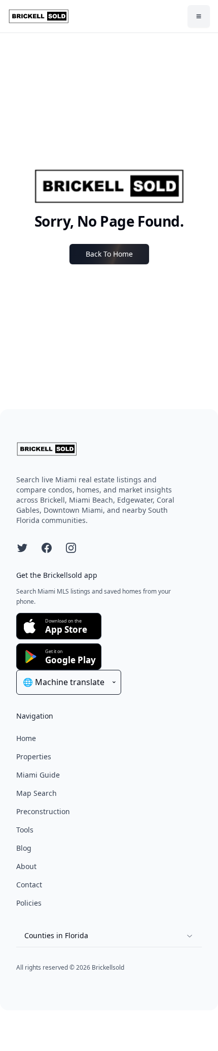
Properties (33, 756)
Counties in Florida (56, 935)
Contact (29, 884)
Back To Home (109, 254)
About (26, 866)
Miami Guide (38, 775)
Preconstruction (43, 811)
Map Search (36, 793)
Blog (23, 848)
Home (26, 738)
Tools (24, 829)
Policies (29, 903)
